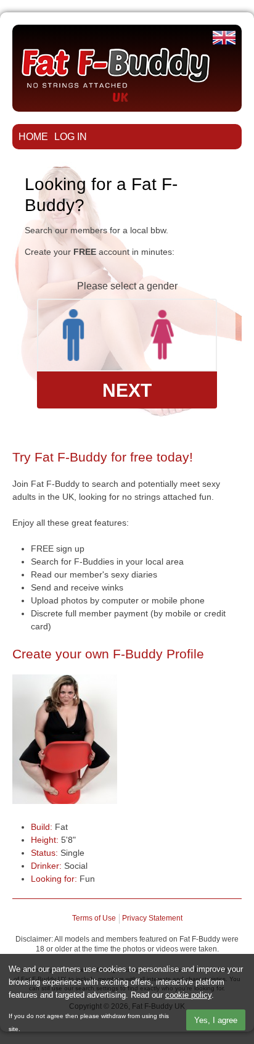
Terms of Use (94, 918)
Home (33, 136)
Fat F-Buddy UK (224, 37)
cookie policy (188, 995)
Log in (70, 136)
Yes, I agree (215, 1020)
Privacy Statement (152, 918)
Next (127, 390)
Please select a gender (127, 286)
